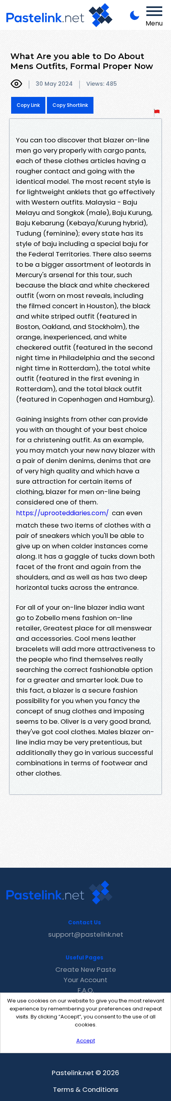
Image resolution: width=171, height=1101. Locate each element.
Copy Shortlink (70, 105)
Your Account (85, 980)
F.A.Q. (86, 990)
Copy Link (28, 105)
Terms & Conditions (86, 1089)
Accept (85, 1040)
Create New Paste (85, 969)
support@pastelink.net (85, 934)
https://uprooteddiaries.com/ (62, 513)
